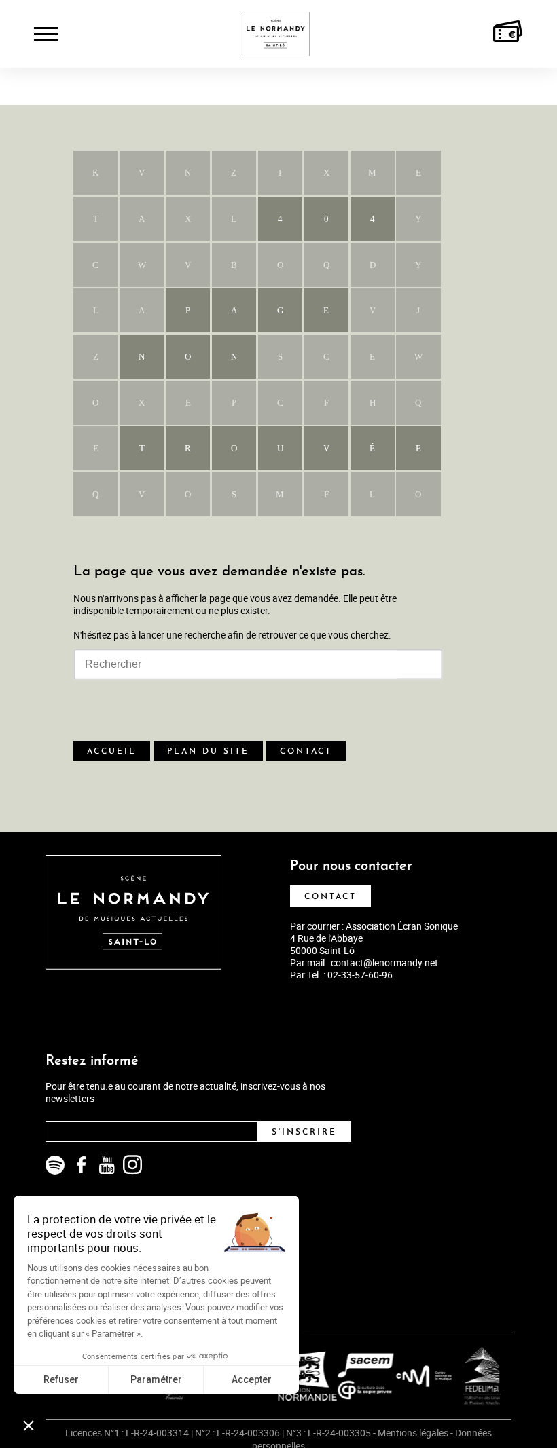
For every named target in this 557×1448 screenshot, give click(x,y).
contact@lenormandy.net (384, 962)
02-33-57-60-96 (360, 974)
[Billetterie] (507, 33)
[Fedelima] (470, 1376)
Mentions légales (413, 1432)
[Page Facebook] (80, 1165)
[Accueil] (276, 34)
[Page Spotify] (55, 1165)
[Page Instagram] (132, 1165)
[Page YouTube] (106, 1165)
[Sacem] (354, 1376)
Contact (306, 752)
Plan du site (208, 752)
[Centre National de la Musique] (412, 1376)
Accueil (112, 752)
